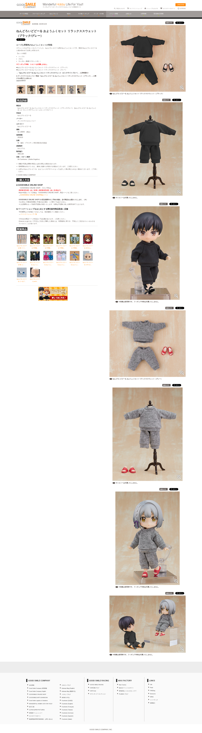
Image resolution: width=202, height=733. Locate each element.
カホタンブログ (66, 685)
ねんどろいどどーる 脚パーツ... (22, 247)
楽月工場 (31, 706)
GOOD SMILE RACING (97, 684)
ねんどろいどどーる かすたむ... (88, 263)
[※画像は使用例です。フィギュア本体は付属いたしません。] (147, 298)
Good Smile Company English (37, 691)
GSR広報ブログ (94, 688)
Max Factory (122, 684)
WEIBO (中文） (66, 697)
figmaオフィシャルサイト (126, 688)
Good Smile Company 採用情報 (38, 688)
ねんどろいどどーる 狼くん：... (22, 263)
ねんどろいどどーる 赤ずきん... (88, 247)
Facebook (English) (67, 703)
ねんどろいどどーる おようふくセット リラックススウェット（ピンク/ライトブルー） (49, 73)
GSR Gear (93, 691)
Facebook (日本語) (67, 700)
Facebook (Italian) (67, 719)
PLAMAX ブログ (123, 694)
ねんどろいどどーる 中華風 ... (35, 247)
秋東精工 (152, 703)
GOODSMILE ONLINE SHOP (37, 694)
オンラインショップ (136, 8)
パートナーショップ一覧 (28, 214)
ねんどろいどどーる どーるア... (22, 280)
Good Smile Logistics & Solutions (38, 700)
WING (152, 697)
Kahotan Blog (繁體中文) (69, 691)
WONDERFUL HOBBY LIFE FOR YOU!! (40, 703)
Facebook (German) (67, 713)
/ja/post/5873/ (21, 80)
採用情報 (183, 8)
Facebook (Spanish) (67, 716)
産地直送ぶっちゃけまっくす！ (128, 691)
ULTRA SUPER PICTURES (37, 709)
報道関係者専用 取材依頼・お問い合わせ (41, 719)
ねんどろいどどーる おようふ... (35, 263)
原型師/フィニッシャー (35, 713)
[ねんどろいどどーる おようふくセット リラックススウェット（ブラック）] (147, 90)
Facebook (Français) (68, 706)
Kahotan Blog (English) (68, 688)
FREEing (152, 690)
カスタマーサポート (169, 8)
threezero (153, 693)
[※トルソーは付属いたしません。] (147, 194)
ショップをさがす (152, 8)
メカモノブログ (66, 694)
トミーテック (154, 700)
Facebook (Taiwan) (67, 709)
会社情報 (31, 685)
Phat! (151, 687)
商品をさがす (120, 8)
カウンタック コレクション (98, 694)
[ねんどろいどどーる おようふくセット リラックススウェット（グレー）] (147, 376)
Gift (151, 684)
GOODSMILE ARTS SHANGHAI (38, 697)
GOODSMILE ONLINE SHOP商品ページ (34, 195)
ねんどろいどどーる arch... (35, 280)
